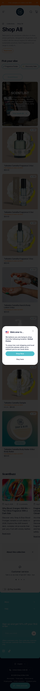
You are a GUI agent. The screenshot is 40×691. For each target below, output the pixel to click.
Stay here (20, 359)
